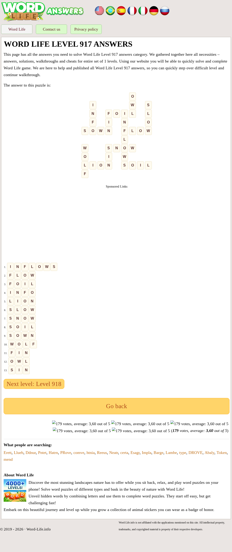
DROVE (195, 452)
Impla (146, 452)
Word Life (16, 29)
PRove (65, 452)
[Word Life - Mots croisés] (132, 10)
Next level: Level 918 (34, 384)
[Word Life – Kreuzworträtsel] (153, 10)
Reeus (102, 452)
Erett (8, 452)
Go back (116, 406)
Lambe (171, 452)
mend (8, 459)
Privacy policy (86, 29)
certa (124, 452)
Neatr (113, 452)
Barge (158, 452)
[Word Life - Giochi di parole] (143, 10)
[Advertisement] (117, 220)
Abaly (209, 452)
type (182, 452)
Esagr (135, 452)
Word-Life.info (39, 529)
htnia (91, 452)
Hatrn (53, 452)
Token (222, 452)
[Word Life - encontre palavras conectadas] (110, 10)
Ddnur (31, 452)
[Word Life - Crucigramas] (121, 10)
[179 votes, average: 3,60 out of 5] (81, 423)
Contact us (51, 29)
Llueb (18, 452)
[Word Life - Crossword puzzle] (99, 10)
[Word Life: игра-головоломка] (164, 10)
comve (78, 452)
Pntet (42, 452)
